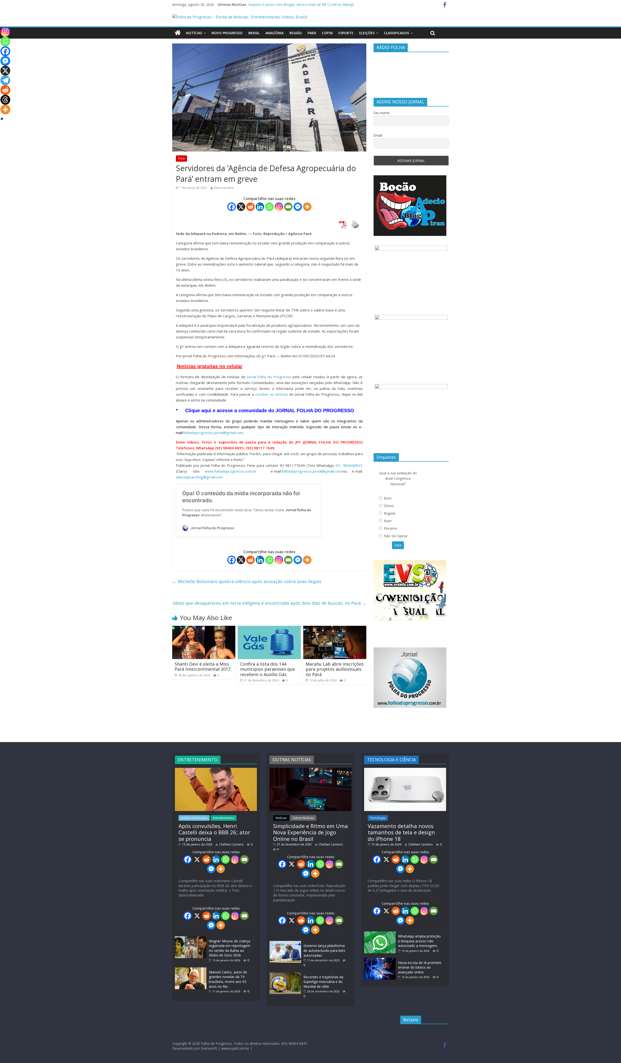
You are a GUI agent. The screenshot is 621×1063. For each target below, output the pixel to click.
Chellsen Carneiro (231, 844)
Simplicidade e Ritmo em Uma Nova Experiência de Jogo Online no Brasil (310, 832)
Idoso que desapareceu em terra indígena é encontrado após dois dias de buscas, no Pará (269, 603)
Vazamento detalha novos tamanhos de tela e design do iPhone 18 (401, 832)
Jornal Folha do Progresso (270, 376)
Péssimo (390, 528)
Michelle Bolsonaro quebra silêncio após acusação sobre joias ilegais (246, 581)
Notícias (194, 33)
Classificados (396, 33)
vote (397, 545)
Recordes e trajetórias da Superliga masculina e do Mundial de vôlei (323, 982)
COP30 (327, 33)
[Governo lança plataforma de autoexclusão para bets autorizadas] (285, 943)
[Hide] (2, 119)
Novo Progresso (227, 33)
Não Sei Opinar (396, 536)
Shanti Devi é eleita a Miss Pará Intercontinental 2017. (203, 666)
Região (295, 33)
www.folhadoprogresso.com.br (230, 471)
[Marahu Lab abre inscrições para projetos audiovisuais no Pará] (334, 628)
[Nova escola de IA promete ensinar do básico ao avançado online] (380, 960)
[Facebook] (231, 206)
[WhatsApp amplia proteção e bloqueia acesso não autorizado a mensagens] (380, 933)
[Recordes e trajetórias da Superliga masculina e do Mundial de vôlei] (285, 974)
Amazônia (274, 33)
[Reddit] (250, 206)
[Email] (288, 206)
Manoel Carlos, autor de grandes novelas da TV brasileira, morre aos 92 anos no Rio (228, 979)
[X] (241, 206)
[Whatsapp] (269, 206)
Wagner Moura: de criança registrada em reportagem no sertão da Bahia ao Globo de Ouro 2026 (229, 948)
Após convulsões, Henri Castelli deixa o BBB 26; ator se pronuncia (214, 832)
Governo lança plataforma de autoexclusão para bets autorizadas (324, 950)
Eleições (367, 33)
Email (378, 135)
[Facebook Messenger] (298, 206)
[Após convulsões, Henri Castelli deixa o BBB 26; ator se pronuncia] (216, 770)
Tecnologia (377, 818)
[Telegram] (5, 80)
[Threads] (5, 100)
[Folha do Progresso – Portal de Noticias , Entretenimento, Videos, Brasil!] (239, 17)
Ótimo (389, 505)
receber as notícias (272, 394)
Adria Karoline (224, 188)
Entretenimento (223, 818)
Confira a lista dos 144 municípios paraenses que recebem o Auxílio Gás (267, 669)
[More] (307, 206)
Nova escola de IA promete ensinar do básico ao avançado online (419, 967)
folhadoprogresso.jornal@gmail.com (213, 432)
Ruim (388, 521)
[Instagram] (279, 206)
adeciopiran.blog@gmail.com (199, 477)
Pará (312, 33)
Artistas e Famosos (194, 818)
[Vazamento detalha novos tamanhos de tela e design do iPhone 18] (405, 770)
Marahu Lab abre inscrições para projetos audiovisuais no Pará (335, 669)
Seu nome (382, 112)
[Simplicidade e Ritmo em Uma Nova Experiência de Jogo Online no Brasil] (310, 770)
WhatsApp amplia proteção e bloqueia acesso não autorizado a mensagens (419, 941)
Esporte (345, 33)
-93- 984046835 (348, 465)
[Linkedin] (260, 206)
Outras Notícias (303, 818)
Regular (390, 513)
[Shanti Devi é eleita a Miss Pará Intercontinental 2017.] (203, 628)
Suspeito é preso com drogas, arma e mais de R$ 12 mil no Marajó (301, 4)
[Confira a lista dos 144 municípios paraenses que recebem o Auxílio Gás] (269, 628)
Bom (388, 498)
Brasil (254, 33)
